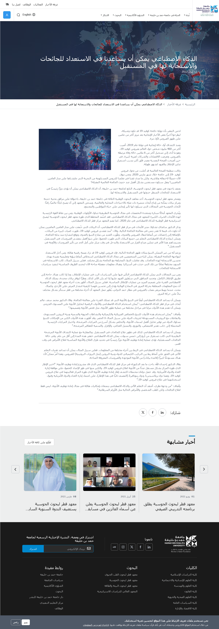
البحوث (59, 591)
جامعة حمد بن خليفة (51, 574)
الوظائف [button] (27, 4)
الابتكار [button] (106, 15)
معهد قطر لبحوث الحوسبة (123, 580)
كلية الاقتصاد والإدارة (186, 608)
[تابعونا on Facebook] (140, 546)
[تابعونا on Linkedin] (149, 546)
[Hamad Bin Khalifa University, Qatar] (207, 10)
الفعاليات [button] (38, 4)
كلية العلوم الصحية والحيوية (182, 596)
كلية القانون (191, 591)
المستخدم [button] (7, 15)
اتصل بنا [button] (16, 4)
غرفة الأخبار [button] (51, 4)
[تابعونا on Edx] (114, 546)
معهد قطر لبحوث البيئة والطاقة (121, 585)
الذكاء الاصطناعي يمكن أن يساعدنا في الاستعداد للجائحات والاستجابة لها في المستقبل (109, 104)
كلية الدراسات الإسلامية (184, 574)
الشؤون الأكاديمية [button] (135, 15)
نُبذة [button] (188, 15)
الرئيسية (190, 104)
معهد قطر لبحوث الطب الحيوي (121, 574)
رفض (16, 622)
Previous (204, 469)
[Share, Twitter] (143, 412)
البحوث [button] (118, 15)
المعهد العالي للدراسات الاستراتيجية (117, 591)
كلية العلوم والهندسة (185, 585)
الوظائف (59, 608)
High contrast (7, 4)
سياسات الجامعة (53, 580)
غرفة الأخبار (174, 104)
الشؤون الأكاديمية (53, 585)
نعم (26, 622)
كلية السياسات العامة (185, 602)
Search (18, 14)
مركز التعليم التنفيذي (51, 602)
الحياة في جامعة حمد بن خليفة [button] (165, 15)
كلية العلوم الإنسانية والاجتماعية (179, 580)
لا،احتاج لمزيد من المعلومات (96, 624)
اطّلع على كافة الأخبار (39, 442)
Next (15, 469)
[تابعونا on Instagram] (123, 546)
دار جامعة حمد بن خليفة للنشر (46, 596)
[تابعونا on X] (131, 546)
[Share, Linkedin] (162, 412)
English (27, 14)
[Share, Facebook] (153, 412)
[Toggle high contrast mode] (7, 4)
